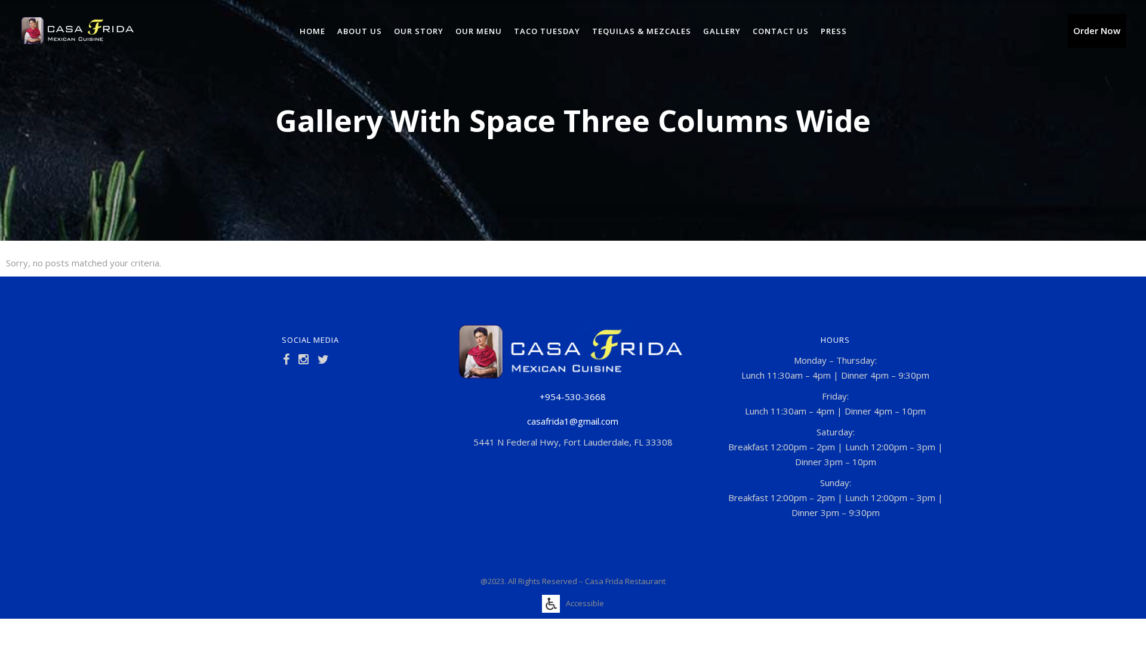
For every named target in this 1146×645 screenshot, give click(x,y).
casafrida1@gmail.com (572, 421)
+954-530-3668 (573, 397)
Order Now (1096, 30)
